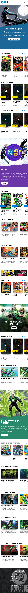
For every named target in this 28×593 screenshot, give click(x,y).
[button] (24, 2)
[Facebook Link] (5, 571)
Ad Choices (14, 583)
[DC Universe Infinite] (4, 2)
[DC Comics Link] (23, 571)
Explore (4, 183)
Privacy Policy (14, 578)
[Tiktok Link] (19, 571)
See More (24, 53)
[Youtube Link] (16, 571)
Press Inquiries (14, 585)
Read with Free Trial (14, 39)
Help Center (14, 574)
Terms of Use (14, 576)
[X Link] (12, 571)
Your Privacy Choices (14, 580)
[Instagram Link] (8, 571)
